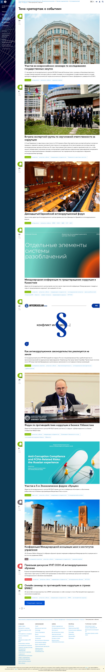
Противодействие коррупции (25, 645)
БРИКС (53, 223)
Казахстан (37, 294)
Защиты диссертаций (56, 634)
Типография (71, 632)
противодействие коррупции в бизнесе (34, 437)
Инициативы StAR (29, 294)
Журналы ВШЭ (72, 636)
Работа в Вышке (21, 663)
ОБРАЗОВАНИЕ (39, 624)
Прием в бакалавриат (40, 632)
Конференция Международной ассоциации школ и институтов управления (59, 548)
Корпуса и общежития (23, 635)
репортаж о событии (46, 80)
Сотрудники (5, 25)
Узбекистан (48, 437)
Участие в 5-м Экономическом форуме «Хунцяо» (52, 485)
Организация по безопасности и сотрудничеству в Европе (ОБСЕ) (70, 434)
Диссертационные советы (58, 632)
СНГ (67, 223)
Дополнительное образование (42, 640)
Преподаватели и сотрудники (25, 633)
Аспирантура (38, 638)
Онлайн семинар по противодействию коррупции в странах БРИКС (57, 587)
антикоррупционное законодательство (82, 365)
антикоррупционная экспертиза (75, 292)
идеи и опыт (35, 495)
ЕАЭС (58, 223)
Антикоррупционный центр (73, 619)
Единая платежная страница (24, 661)
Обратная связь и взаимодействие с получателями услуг (39, 650)
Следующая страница (34, 603)
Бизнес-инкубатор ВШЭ (40, 644)
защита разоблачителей (90, 292)
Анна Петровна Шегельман (5, 36)
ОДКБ (62, 223)
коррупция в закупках (57, 80)
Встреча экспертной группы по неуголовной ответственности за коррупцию (60, 138)
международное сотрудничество (58, 157)
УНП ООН (70, 294)
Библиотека (71, 626)
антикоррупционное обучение (76, 579)
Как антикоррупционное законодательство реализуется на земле (57, 352)
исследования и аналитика (38, 365)
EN (93, 1)
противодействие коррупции (79, 597)
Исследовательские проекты (58, 628)
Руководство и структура (24, 628)
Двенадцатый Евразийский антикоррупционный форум (55, 213)
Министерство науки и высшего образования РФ (91, 626)
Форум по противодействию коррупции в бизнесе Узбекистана (59, 425)
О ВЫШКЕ (21, 624)
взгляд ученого (35, 80)
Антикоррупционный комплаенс (75, 495)
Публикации (71, 638)
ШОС (71, 223)
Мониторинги (55, 630)
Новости (4, 11)
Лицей (36, 626)
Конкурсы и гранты (56, 638)
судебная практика (29, 368)
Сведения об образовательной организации (25, 654)
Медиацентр (71, 634)
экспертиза (35, 157)
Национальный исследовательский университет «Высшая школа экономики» (35, 619)
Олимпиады (37, 630)
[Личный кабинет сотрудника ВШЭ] (99, 1)
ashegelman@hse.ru (6, 44)
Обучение (4, 14)
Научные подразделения (59, 619)
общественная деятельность (64, 365)
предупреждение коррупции (59, 294)
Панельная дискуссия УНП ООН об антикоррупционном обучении (56, 566)
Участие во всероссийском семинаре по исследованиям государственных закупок (55, 67)
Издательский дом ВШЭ (74, 628)
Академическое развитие (57, 636)
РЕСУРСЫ (71, 624)
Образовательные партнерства (42, 646)
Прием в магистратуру (40, 636)
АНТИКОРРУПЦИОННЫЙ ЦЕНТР (8, 6)
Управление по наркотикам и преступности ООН (77, 157)
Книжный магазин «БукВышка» (75, 630)
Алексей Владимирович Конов (8, 41)
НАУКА (54, 624)
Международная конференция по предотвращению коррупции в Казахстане (60, 281)
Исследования (6, 22)
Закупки (20, 637)
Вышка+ (37, 634)
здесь (87, 667)
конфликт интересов (46, 294)
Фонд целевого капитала (24, 643)
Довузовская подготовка (40, 628)
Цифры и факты (21, 626)
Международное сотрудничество (6, 18)
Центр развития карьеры (40, 642)
